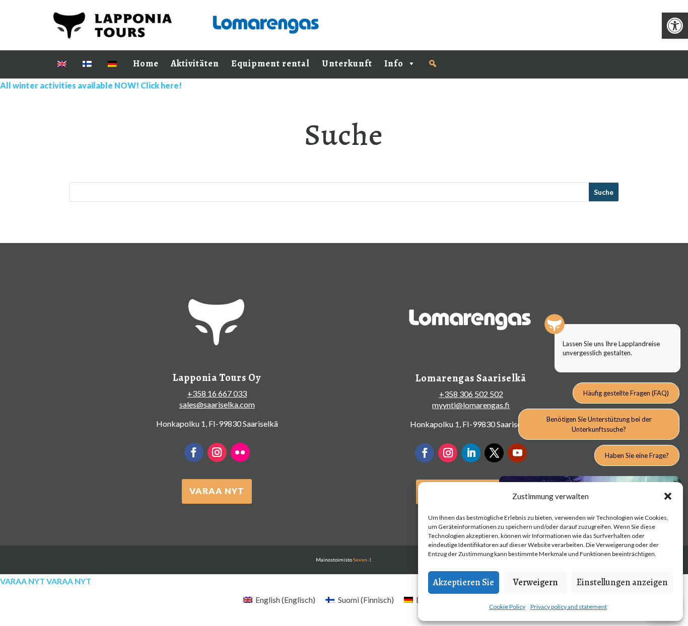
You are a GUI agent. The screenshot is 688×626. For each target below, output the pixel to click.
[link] (675, 26)
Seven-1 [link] (362, 560)
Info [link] (393, 63)
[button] (668, 496)
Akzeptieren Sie (463, 582)
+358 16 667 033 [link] (217, 393)
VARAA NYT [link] (216, 491)
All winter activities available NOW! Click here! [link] (91, 85)
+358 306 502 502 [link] (471, 394)
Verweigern (535, 582)
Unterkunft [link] (347, 63)
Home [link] (146, 63)
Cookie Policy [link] (507, 606)
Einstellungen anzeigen (622, 582)
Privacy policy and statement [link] (568, 606)
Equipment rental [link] (270, 63)
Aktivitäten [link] (195, 63)
